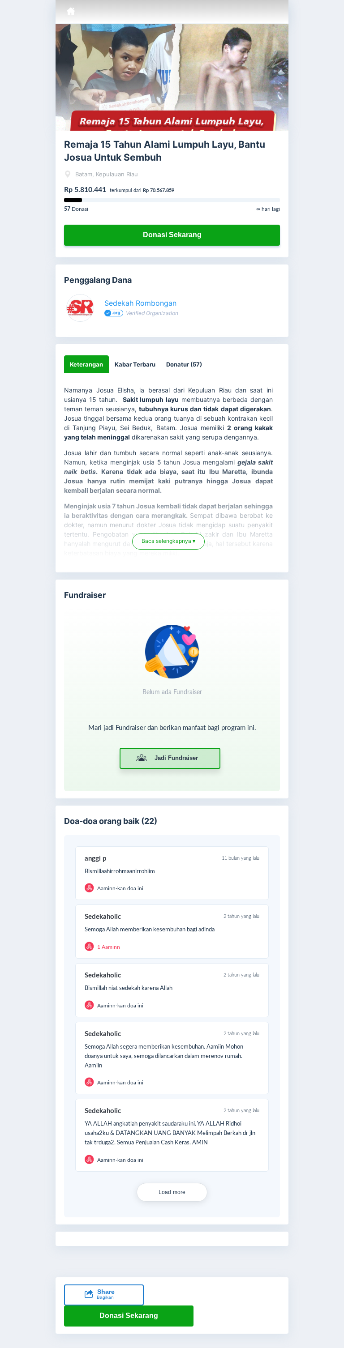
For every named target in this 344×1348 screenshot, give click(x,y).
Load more (172, 1192)
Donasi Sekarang (172, 235)
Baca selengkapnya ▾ (168, 545)
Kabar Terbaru (135, 364)
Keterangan (86, 364)
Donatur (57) (184, 364)
